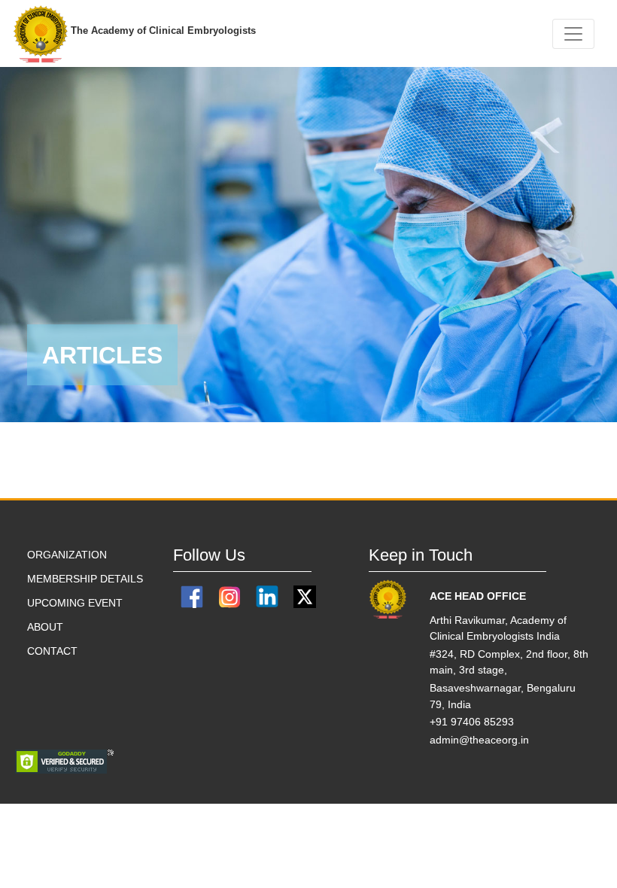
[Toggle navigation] (573, 34)
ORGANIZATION (67, 555)
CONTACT (52, 651)
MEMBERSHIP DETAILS (85, 579)
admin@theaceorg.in (479, 740)
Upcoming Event (75, 603)
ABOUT (45, 627)
